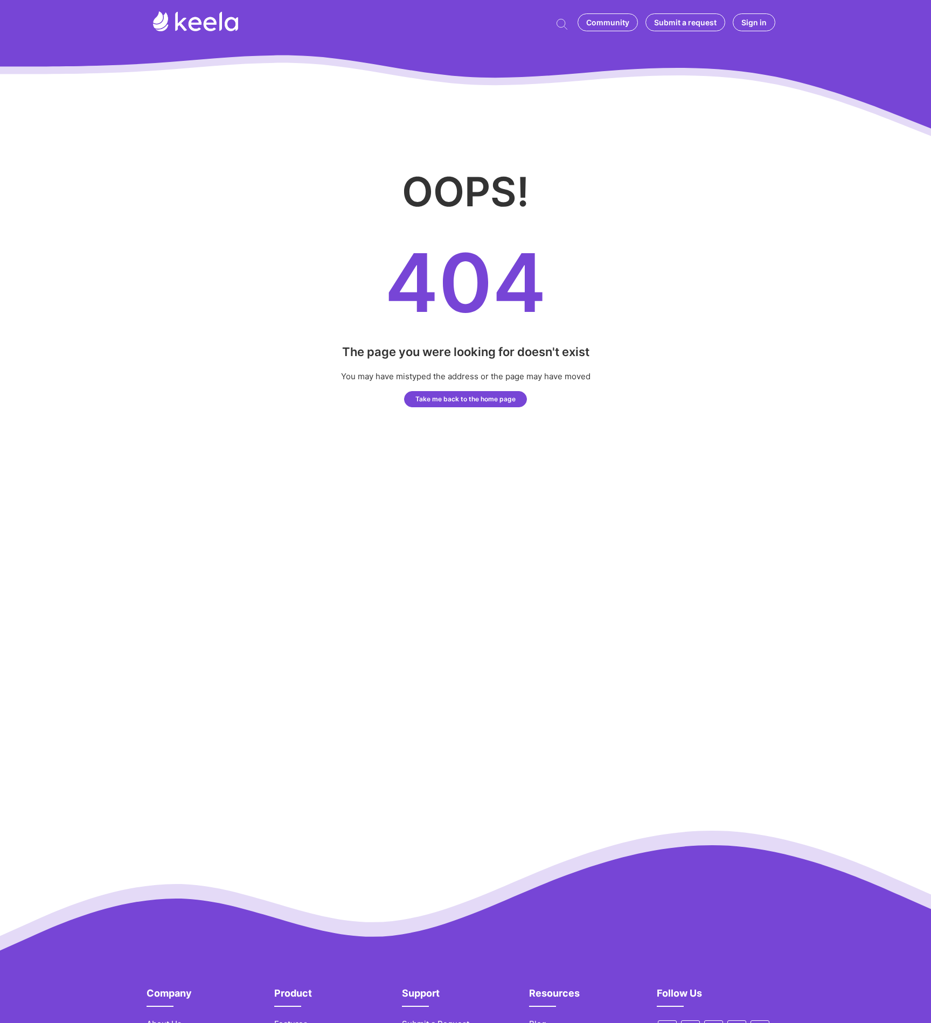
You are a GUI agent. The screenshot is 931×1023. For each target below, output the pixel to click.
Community (607, 22)
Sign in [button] (754, 22)
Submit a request (685, 22)
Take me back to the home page (465, 399)
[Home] (195, 28)
